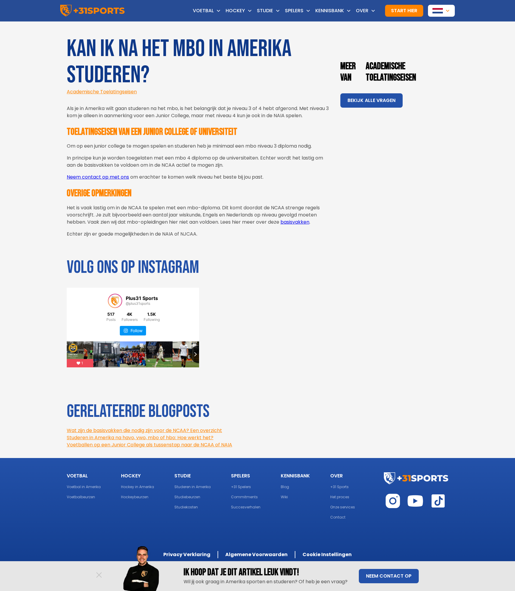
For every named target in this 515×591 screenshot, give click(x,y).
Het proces (339, 496)
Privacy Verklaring (186, 554)
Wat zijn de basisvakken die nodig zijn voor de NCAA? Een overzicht (144, 430)
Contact (337, 517)
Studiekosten (186, 507)
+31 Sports (339, 486)
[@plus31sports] (115, 301)
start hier (404, 10)
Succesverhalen (245, 507)
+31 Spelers (241, 486)
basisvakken (294, 222)
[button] (209, 11)
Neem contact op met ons (98, 177)
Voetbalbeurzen (81, 496)
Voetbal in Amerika (84, 486)
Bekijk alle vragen (371, 100)
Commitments (244, 496)
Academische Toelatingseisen (102, 91)
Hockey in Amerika (137, 486)
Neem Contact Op (389, 576)
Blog (285, 486)
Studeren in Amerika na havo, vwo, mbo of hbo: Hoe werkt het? (140, 437)
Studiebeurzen (187, 496)
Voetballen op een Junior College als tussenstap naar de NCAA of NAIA (149, 444)
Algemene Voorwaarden (256, 554)
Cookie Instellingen (327, 554)
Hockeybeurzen (134, 496)
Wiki (284, 496)
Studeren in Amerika (192, 486)
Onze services (342, 507)
